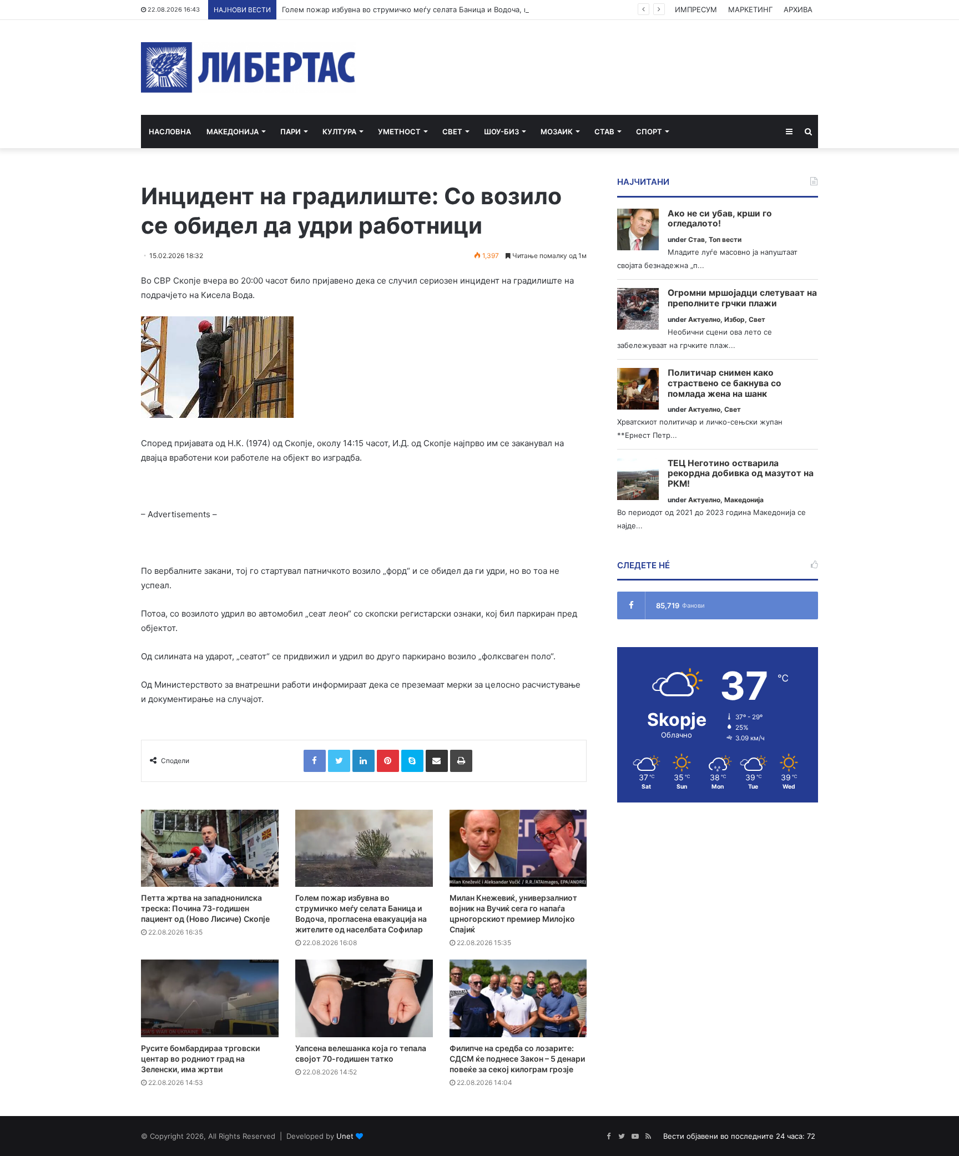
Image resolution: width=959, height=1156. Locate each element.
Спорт (649, 131)
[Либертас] (248, 67)
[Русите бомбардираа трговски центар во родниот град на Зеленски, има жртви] (210, 998)
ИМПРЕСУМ (696, 9)
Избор (734, 319)
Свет (452, 131)
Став (604, 131)
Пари (290, 131)
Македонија (232, 131)
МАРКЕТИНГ (750, 9)
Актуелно (704, 319)
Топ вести (725, 239)
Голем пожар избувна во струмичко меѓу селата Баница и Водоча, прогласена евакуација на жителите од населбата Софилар (509, 9)
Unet (345, 1136)
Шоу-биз (501, 131)
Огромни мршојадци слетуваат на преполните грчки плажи (742, 298)
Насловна (170, 131)
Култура (339, 131)
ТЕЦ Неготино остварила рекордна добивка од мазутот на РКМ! (741, 473)
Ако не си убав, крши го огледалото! (720, 219)
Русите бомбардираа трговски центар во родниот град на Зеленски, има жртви (200, 1058)
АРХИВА (798, 9)
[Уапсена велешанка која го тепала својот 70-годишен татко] (364, 998)
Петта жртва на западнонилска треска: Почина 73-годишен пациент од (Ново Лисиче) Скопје (205, 908)
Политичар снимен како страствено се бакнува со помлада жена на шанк (724, 383)
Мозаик (557, 131)
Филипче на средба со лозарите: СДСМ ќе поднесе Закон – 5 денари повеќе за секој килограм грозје (517, 1058)
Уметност (399, 131)
